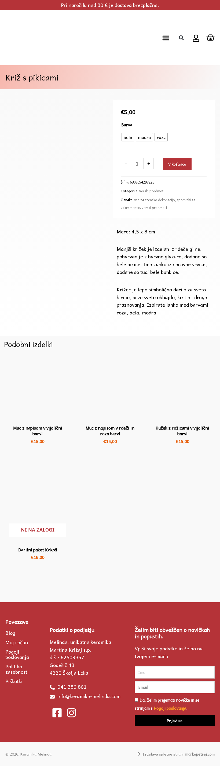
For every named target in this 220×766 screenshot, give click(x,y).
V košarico (177, 164)
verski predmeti (154, 207)
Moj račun (16, 642)
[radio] (128, 137)
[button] (165, 37)
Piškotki (14, 681)
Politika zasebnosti (17, 669)
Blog (10, 633)
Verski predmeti (151, 191)
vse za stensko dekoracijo (154, 200)
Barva (126, 125)
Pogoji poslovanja (17, 654)
